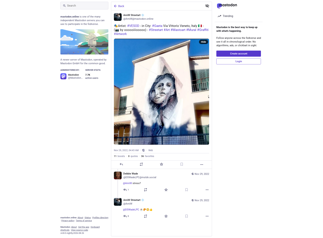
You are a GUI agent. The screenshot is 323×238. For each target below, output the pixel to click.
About (80, 217)
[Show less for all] (207, 6)
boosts (119, 156)
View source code (79, 230)
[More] (202, 165)
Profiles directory (100, 217)
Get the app (83, 227)
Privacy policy (67, 220)
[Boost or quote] (141, 164)
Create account (238, 53)
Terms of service (84, 220)
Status (88, 217)
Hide (203, 42)
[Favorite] (161, 164)
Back (121, 6)
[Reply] (121, 164)
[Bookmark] (182, 164)
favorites (147, 156)
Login (239, 61)
